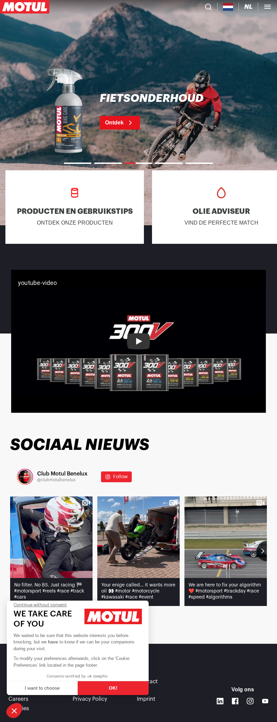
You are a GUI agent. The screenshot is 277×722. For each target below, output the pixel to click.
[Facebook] (235, 701)
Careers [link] (18, 699)
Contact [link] (147, 681)
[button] (14, 710)
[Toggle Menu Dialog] (267, 7)
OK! (113, 688)
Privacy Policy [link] (90, 699)
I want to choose (42, 688)
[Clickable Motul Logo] (24, 6)
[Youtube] (265, 701)
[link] (138, 111)
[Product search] (208, 6)
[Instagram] (250, 701)
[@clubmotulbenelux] (25, 477)
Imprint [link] (146, 699)
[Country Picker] (228, 7)
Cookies (18, 708)
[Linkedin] (220, 701)
